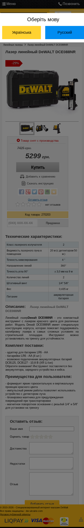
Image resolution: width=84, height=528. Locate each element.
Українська (21, 32)
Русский (65, 32)
